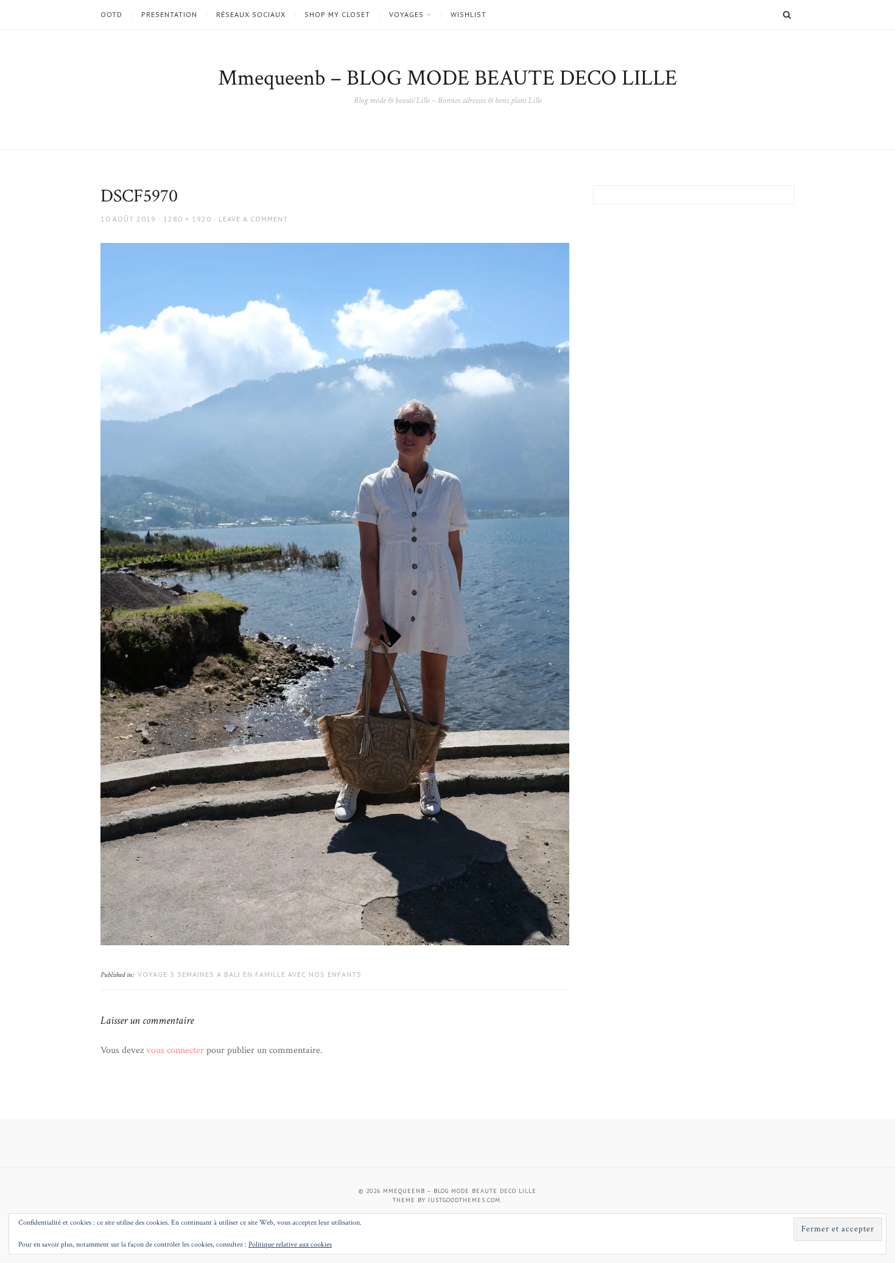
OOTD (111, 14)
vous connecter (175, 1050)
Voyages (406, 14)
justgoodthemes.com (464, 1200)
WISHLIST (468, 14)
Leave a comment (253, 218)
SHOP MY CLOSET (337, 14)
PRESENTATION (169, 14)
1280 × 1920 (187, 218)
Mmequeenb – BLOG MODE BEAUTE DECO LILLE (447, 78)
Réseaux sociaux (251, 14)
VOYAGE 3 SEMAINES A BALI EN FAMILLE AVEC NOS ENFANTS (250, 974)
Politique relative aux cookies (290, 1244)
